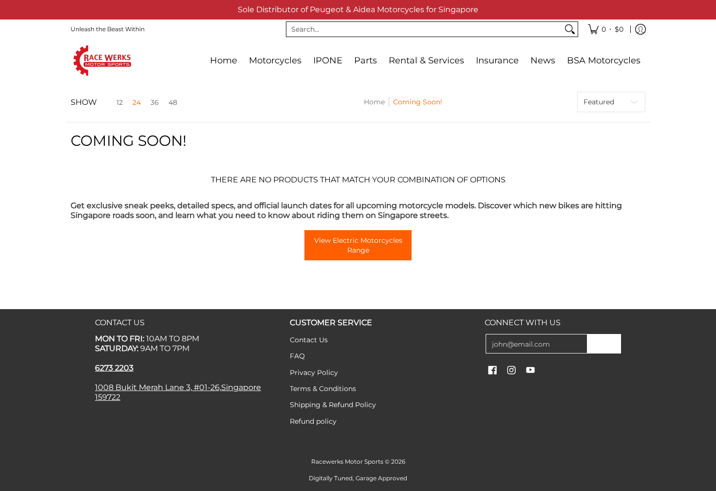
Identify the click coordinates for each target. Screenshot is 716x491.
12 (119, 102)
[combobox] (424, 29)
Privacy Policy (314, 372)
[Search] (570, 29)
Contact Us (309, 339)
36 (155, 102)
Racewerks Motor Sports (347, 461)
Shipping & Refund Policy (333, 404)
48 (173, 102)
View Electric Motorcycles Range (358, 245)
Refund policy (313, 421)
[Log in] (640, 29)
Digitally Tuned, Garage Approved (358, 478)
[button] (492, 370)
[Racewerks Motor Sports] (102, 60)
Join (604, 343)
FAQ (297, 356)
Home (374, 102)
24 (136, 102)
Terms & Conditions (323, 388)
